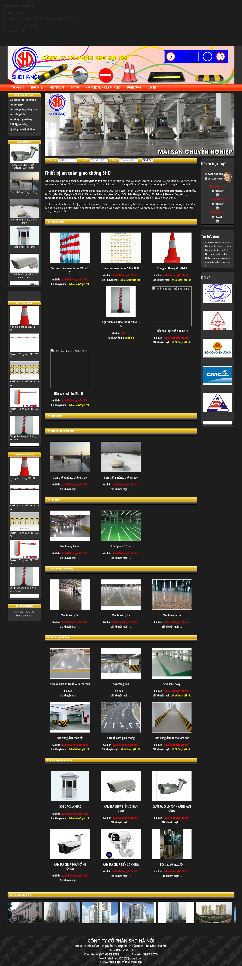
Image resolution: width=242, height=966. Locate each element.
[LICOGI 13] (217, 303)
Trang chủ (17, 87)
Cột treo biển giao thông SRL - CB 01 (70, 270)
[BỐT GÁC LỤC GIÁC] (24, 218)
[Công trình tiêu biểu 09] (64, 922)
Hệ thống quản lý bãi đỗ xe (22, 129)
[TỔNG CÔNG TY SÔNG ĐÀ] (217, 385)
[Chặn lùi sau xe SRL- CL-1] (24, 435)
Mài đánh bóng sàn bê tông (23, 99)
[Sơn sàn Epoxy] (172, 677)
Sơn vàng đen (121, 684)
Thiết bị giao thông (19, 124)
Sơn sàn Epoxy (171, 684)
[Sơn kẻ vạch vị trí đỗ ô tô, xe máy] (70, 677)
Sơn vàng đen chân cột (70, 738)
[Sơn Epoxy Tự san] (121, 540)
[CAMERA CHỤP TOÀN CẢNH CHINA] (70, 858)
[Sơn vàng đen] (121, 677)
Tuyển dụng (134, 87)
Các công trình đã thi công (103, 87)
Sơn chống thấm (17, 114)
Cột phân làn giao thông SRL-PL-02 (121, 324)
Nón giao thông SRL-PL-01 (172, 268)
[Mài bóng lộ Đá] (121, 609)
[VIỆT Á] (217, 413)
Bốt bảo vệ (157, 194)
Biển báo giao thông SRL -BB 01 (121, 268)
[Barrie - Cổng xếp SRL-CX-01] (24, 325)
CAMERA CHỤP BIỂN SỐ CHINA (121, 864)
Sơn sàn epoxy (16, 104)
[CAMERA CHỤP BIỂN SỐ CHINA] (121, 858)
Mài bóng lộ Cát (70, 615)
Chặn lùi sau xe (87, 194)
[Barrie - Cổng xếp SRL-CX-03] (24, 380)
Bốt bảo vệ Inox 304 (171, 864)
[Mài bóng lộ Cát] (70, 609)
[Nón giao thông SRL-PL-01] (172, 262)
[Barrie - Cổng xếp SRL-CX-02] (24, 353)
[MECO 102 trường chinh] (216, 922)
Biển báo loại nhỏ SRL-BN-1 (172, 331)
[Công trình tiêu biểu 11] (26, 922)
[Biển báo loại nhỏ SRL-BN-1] (172, 325)
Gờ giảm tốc (56, 194)
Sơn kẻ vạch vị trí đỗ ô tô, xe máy (70, 684)
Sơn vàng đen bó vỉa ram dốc (172, 738)
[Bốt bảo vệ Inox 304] (172, 858)
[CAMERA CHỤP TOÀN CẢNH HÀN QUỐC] (24, 273)
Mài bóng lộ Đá (121, 615)
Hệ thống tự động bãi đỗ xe (68, 198)
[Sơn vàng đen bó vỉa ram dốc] (172, 731)
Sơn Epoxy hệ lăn (70, 546)
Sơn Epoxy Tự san (120, 546)
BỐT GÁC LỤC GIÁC (24, 221)
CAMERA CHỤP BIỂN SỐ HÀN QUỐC (24, 250)
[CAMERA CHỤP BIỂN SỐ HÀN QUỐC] (24, 246)
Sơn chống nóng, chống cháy (23, 109)
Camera (90, 198)
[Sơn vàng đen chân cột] (70, 731)
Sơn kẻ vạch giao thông (21, 119)
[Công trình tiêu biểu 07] (140, 922)
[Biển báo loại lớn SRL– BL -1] (70, 387)
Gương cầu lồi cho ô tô (216, 246)
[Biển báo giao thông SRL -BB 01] (121, 262)
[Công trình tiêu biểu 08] (102, 922)
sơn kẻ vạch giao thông (168, 190)
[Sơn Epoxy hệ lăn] (70, 540)
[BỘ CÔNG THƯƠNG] (217, 331)
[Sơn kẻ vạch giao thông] (121, 731)
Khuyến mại (57, 87)
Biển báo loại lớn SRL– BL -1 (70, 393)
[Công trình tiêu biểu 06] (178, 922)
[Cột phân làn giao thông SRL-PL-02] (24, 407)
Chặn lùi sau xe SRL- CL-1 (23, 437)
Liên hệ (151, 87)
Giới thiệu (37, 87)
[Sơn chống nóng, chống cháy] (24, 164)
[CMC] (217, 358)
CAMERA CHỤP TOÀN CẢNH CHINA (70, 866)
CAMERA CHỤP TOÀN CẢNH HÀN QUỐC (24, 277)
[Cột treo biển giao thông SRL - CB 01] (70, 262)
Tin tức (75, 87)
